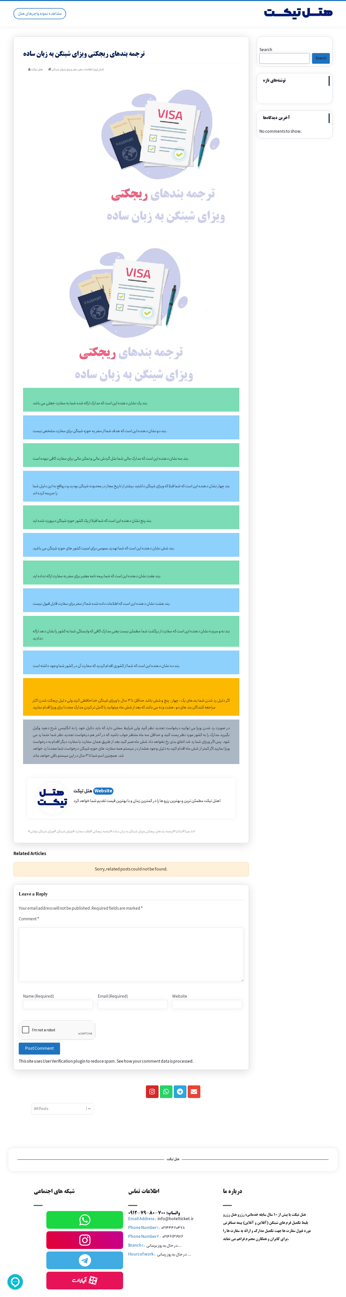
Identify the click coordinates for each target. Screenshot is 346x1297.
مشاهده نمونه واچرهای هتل (40, 13)
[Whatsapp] (166, 1091)
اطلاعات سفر (85, 69)
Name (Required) (38, 996)
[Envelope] (194, 1091)
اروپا (95, 69)
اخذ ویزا (190, 831)
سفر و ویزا (72, 69)
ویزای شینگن (59, 69)
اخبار (101, 69)
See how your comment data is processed (155, 1061)
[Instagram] (152, 1091)
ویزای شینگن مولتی (42, 831)
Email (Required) (113, 996)
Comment (29, 919)
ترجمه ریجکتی (101, 831)
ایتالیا (179, 831)
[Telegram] (180, 1091)
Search (265, 50)
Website (103, 791)
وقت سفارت (82, 831)
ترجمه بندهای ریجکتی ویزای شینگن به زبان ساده (142, 831)
